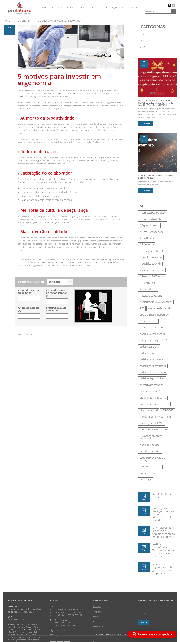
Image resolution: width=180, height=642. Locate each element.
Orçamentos (117, 7)
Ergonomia (24, 20)
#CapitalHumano (149, 225)
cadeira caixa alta (149, 346)
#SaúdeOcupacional (151, 295)
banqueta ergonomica (152, 333)
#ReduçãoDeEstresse (152, 270)
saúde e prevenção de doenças (152, 459)
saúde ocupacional (150, 466)
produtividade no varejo (153, 429)
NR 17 (170, 416)
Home (44, 7)
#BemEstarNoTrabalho (153, 219)
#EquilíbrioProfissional (152, 238)
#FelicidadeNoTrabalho (153, 251)
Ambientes (94, 7)
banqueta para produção (154, 340)
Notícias (144, 47)
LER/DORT (167, 410)
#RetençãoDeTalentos (152, 276)
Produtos (71, 7)
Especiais (145, 40)
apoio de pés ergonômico (154, 314)
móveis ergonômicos (151, 416)
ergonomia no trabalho (153, 397)
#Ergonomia (147, 244)
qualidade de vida (150, 444)
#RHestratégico (148, 282)
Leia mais (146, 123)
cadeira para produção (153, 372)
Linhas (83, 7)
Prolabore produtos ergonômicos (151, 437)
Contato (133, 7)
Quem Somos (57, 7)
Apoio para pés (148, 321)
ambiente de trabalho (160, 308)
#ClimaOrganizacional (152, 231)
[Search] (173, 11)
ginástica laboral (149, 410)
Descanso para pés (151, 391)
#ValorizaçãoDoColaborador (156, 302)
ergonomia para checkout (154, 404)
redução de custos (150, 451)
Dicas (143, 34)
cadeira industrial (149, 353)
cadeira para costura (151, 359)
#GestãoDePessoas (151, 257)
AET (142, 308)
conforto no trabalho (152, 385)
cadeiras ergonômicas (152, 378)
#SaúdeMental (148, 289)
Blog (105, 7)
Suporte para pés (149, 473)
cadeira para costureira (153, 365)
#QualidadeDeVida (150, 263)
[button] (151, 634)
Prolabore (29, 334)
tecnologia (145, 479)
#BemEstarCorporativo (153, 212)
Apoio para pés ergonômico (155, 327)
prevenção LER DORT (152, 423)
